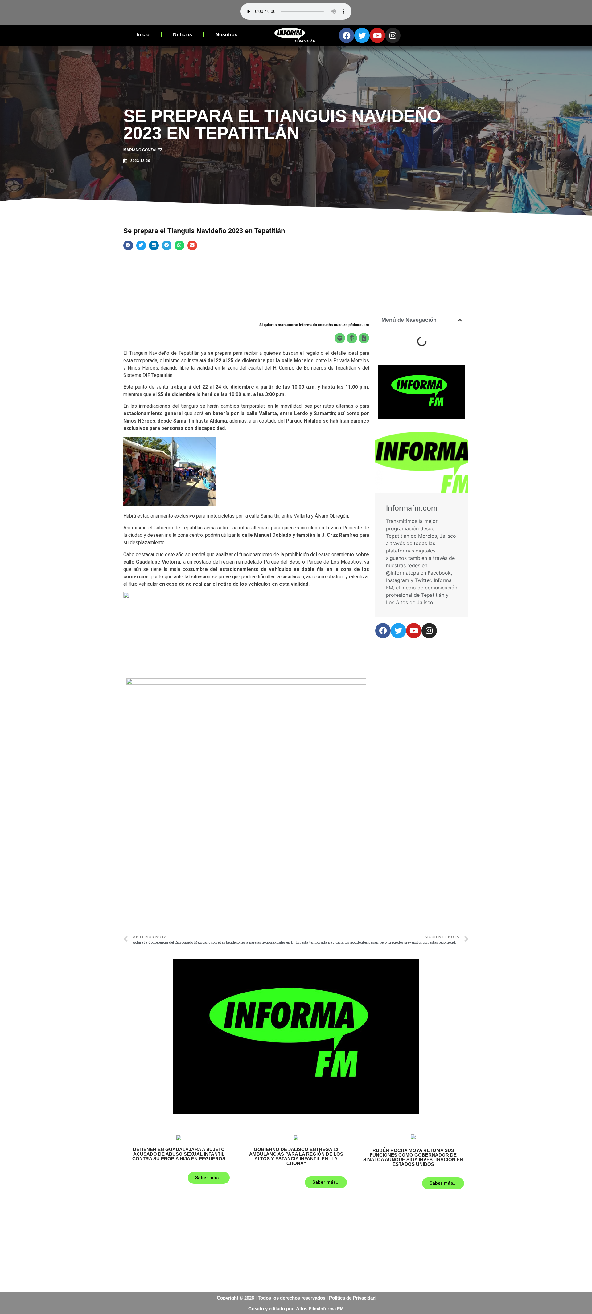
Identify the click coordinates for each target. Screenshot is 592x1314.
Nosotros (226, 34)
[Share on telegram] (167, 245)
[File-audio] (364, 338)
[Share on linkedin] (154, 245)
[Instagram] (393, 35)
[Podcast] (352, 338)
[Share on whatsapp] (179, 245)
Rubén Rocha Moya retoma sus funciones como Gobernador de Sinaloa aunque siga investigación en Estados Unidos (413, 1157)
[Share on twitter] (141, 245)
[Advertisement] (246, 883)
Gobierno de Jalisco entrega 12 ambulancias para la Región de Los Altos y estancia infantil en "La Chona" (296, 1156)
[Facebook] (346, 35)
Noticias (182, 34)
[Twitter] (362, 35)
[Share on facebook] (128, 245)
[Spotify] (340, 338)
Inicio (143, 34)
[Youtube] (377, 35)
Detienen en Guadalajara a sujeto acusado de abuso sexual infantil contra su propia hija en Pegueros (178, 1154)
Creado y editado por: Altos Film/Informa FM (296, 1308)
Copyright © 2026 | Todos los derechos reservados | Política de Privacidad (296, 1297)
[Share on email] (192, 245)
